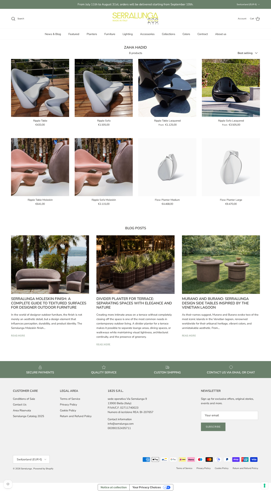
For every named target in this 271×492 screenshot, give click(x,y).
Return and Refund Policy (76, 416)
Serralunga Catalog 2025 (28, 416)
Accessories (147, 34)
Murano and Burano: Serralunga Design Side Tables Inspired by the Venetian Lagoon (215, 303)
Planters (92, 34)
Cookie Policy (68, 410)
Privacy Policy (68, 404)
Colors (186, 34)
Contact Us (19, 404)
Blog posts (135, 228)
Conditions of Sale (24, 399)
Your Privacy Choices (146, 487)
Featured (73, 34)
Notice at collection (114, 487)
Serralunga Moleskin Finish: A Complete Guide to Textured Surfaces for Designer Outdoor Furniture (48, 303)
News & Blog (53, 34)
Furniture (109, 34)
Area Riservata (22, 410)
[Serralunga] (135, 19)
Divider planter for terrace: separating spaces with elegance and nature (134, 303)
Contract (202, 34)
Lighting (128, 34)
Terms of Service (70, 399)
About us (220, 34)
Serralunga (26, 468)
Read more (18, 335)
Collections (168, 34)
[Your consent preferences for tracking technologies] (264, 485)
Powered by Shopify (43, 468)
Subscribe (213, 426)
